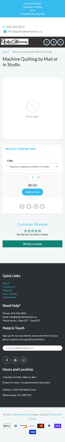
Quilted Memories (21, 414)
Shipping (7, 290)
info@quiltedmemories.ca (25, 31)
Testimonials (9, 297)
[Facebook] (6, 360)
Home (6, 51)
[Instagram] (23, 360)
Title (10, 160)
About (6, 283)
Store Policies (10, 293)
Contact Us (9, 286)
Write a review (32, 243)
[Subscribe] (58, 348)
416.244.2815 (15, 27)
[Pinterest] (15, 360)
